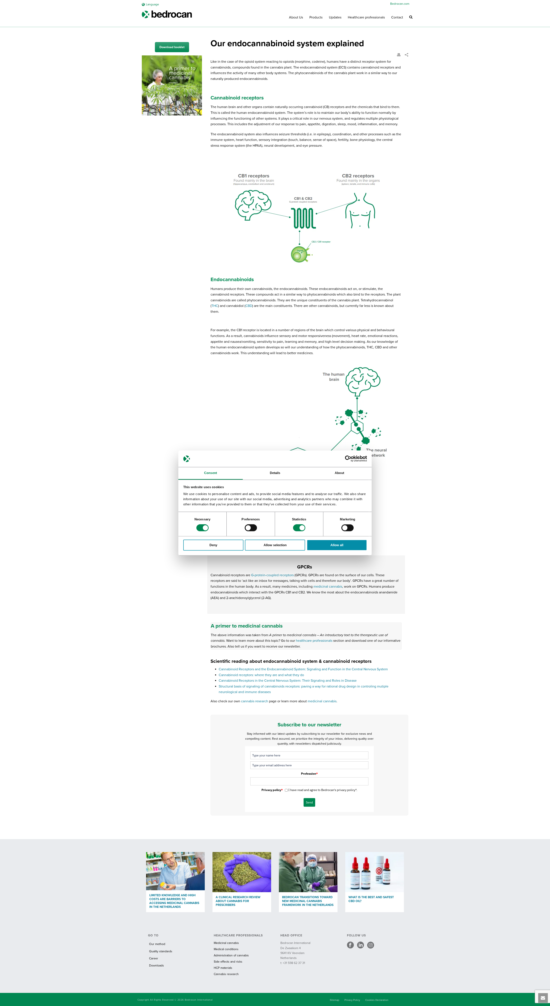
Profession (309, 774)
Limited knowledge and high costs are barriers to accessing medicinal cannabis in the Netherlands (174, 901)
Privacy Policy (352, 999)
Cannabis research (226, 974)
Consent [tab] (210, 473)
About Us (296, 17)
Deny (213, 545)
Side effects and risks (228, 961)
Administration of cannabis (231, 955)
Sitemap (334, 999)
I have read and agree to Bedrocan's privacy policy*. (322, 790)
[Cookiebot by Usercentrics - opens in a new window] (348, 459)
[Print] (398, 54)
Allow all (336, 545)
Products (315, 17)
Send (309, 802)
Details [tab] (275, 473)
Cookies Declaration (376, 999)
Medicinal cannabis (226, 943)
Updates (335, 17)
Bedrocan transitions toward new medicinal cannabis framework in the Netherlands (307, 901)
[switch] (251, 527)
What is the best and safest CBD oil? (371, 899)
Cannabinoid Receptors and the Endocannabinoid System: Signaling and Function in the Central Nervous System (303, 669)
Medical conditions (226, 949)
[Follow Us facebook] (350, 945)
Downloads (156, 965)
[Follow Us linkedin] (360, 945)
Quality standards (160, 951)
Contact (397, 17)
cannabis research (254, 701)
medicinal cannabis (327, 586)
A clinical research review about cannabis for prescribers (238, 901)
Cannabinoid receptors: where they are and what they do (261, 675)
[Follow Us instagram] (370, 945)
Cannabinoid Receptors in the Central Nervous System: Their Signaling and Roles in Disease (288, 680)
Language (152, 4)
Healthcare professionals (366, 17)
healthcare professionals (314, 641)
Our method (157, 944)
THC (214, 306)
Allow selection (275, 545)
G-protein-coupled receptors (272, 575)
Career (153, 958)
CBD (248, 306)
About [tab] (339, 473)
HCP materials (223, 968)
